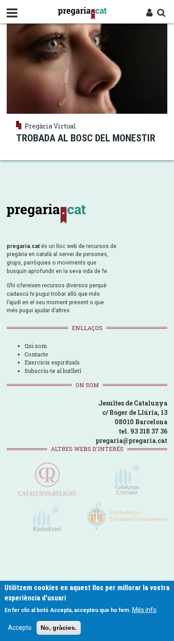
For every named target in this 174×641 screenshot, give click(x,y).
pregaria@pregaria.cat (131, 440)
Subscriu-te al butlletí (53, 370)
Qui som (36, 345)
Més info (144, 609)
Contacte (36, 354)
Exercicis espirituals (52, 362)
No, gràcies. (59, 627)
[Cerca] (161, 13)
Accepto (20, 627)
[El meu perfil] (149, 13)
